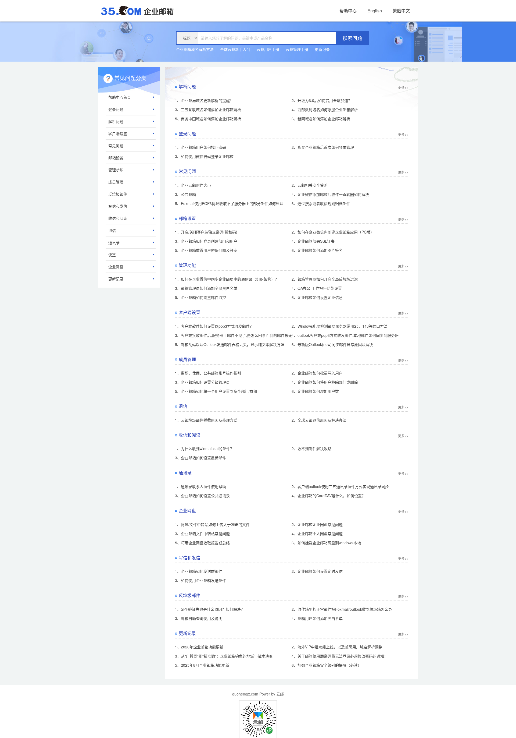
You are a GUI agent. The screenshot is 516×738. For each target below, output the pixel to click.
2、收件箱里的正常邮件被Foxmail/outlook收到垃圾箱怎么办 (342, 609)
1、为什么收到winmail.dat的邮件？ (204, 448)
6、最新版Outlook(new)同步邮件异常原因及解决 (332, 344)
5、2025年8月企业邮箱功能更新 (202, 665)
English (374, 11)
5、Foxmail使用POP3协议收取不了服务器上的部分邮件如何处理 (229, 203)
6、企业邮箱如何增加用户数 (315, 391)
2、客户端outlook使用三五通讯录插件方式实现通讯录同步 (340, 486)
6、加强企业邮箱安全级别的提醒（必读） (326, 665)
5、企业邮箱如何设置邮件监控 (200, 297)
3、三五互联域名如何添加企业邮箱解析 (208, 109)
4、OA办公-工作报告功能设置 (317, 288)
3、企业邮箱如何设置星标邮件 (200, 457)
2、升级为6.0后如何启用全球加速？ (322, 100)
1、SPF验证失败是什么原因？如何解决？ (210, 609)
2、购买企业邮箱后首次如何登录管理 (323, 147)
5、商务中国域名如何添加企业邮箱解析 (208, 118)
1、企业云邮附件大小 (193, 185)
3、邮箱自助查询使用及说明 (198, 618)
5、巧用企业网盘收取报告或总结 (202, 542)
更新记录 (322, 49)
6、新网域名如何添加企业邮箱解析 (321, 118)
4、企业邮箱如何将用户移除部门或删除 (325, 382)
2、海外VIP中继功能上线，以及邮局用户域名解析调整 (337, 646)
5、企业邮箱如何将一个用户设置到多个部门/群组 (216, 391)
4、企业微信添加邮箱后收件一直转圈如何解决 (330, 194)
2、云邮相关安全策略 (310, 185)
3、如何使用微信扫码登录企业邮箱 (204, 156)
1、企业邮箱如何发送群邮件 (198, 571)
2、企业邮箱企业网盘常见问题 (317, 524)
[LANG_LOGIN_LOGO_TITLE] (137, 10)
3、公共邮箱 (185, 194)
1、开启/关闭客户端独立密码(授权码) (206, 232)
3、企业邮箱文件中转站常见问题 (202, 533)
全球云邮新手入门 (235, 49)
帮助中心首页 (119, 97)
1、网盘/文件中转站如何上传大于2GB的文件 (212, 524)
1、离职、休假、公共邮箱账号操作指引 (208, 373)
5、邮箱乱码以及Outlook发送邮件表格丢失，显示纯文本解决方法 (229, 344)
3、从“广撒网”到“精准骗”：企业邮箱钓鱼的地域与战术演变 (224, 656)
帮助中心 (348, 11)
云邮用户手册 (268, 49)
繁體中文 (401, 11)
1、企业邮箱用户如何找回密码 (200, 147)
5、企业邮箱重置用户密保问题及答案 (206, 250)
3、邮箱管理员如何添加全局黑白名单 (206, 288)
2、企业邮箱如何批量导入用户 (317, 373)
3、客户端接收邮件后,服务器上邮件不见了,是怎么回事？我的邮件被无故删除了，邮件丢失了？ (254, 335)
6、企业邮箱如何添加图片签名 (317, 250)
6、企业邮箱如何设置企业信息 (317, 297)
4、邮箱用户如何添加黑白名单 (317, 618)
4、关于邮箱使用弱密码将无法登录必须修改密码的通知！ (340, 656)
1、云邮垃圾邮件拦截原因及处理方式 (206, 420)
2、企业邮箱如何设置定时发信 (317, 571)
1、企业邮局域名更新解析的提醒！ (204, 100)
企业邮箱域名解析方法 (195, 49)
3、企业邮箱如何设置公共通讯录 (202, 495)
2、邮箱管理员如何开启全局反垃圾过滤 (325, 279)
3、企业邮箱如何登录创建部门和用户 (206, 241)
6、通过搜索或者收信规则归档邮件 (321, 203)
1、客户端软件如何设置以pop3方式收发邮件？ (214, 326)
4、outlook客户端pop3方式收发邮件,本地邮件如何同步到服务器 (345, 335)
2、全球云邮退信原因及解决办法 (319, 420)
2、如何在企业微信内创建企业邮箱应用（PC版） (333, 232)
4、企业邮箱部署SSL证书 (313, 241)
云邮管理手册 (297, 49)
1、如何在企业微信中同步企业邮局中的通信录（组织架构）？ (227, 279)
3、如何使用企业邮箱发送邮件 (200, 580)
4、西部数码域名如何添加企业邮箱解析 (325, 109)
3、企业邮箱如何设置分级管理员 (202, 382)
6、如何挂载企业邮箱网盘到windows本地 (326, 542)
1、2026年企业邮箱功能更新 (199, 646)
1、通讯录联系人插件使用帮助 (200, 486)
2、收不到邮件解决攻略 (311, 448)
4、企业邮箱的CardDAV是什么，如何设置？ (329, 495)
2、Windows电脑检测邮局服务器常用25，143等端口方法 (340, 326)
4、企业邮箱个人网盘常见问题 (317, 533)
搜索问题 (352, 37)
